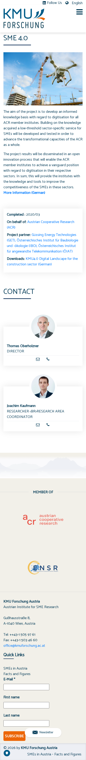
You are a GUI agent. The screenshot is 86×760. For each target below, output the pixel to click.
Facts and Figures (17, 674)
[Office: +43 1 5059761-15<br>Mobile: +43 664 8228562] (48, 359)
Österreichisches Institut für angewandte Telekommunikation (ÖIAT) (41, 249)
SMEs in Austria (15, 668)
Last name (11, 715)
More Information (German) (24, 193)
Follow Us (54, 3)
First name (11, 697)
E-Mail (9, 679)
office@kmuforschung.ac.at (24, 646)
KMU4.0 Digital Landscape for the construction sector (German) (42, 261)
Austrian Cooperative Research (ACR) (40, 225)
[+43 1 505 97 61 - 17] (48, 425)
